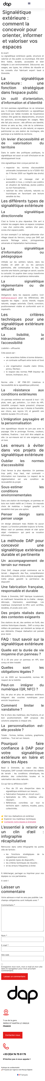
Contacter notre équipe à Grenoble (20, 822)
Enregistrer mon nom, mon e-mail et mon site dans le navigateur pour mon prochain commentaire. (21, 968)
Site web (5, 955)
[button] (29, 3)
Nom (4, 936)
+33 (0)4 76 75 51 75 (14, 1054)
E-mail (5, 945)
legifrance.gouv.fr (9, 298)
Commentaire (8, 905)
